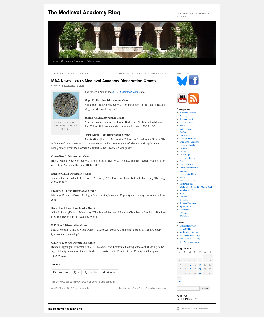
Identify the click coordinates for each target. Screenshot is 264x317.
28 (200, 273)
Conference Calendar (72, 61)
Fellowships (185, 154)
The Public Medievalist (189, 241)
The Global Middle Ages (190, 235)
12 (190, 264)
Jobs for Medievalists (189, 167)
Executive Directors (188, 144)
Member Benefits (187, 190)
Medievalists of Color (189, 232)
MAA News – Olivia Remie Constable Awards (142, 73)
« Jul (179, 281)
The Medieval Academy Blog (84, 12)
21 (200, 269)
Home (55, 61)
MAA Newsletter (83, 281)
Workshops (184, 216)
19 (190, 269)
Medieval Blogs (186, 183)
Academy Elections (188, 112)
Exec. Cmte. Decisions (189, 141)
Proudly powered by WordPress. (194, 308)
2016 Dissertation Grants (126, 92)
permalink (110, 281)
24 (179, 273)
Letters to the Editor (188, 174)
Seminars (184, 196)
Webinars (184, 212)
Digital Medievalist (188, 225)
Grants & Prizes (186, 164)
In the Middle (185, 228)
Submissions (93, 61)
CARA (183, 131)
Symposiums (185, 206)
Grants (183, 161)
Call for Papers (186, 128)
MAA (182, 177)
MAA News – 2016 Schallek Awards (70, 73)
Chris (81, 85)
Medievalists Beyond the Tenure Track (196, 186)
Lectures (183, 170)
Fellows (183, 151)
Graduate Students (187, 157)
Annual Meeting (187, 122)
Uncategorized (186, 209)
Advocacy (184, 115)
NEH (182, 193)
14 (200, 264)
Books (182, 125)
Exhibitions (184, 148)
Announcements (187, 119)
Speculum (184, 199)
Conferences (185, 135)
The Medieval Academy (190, 238)
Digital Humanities (188, 138)
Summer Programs (188, 203)
